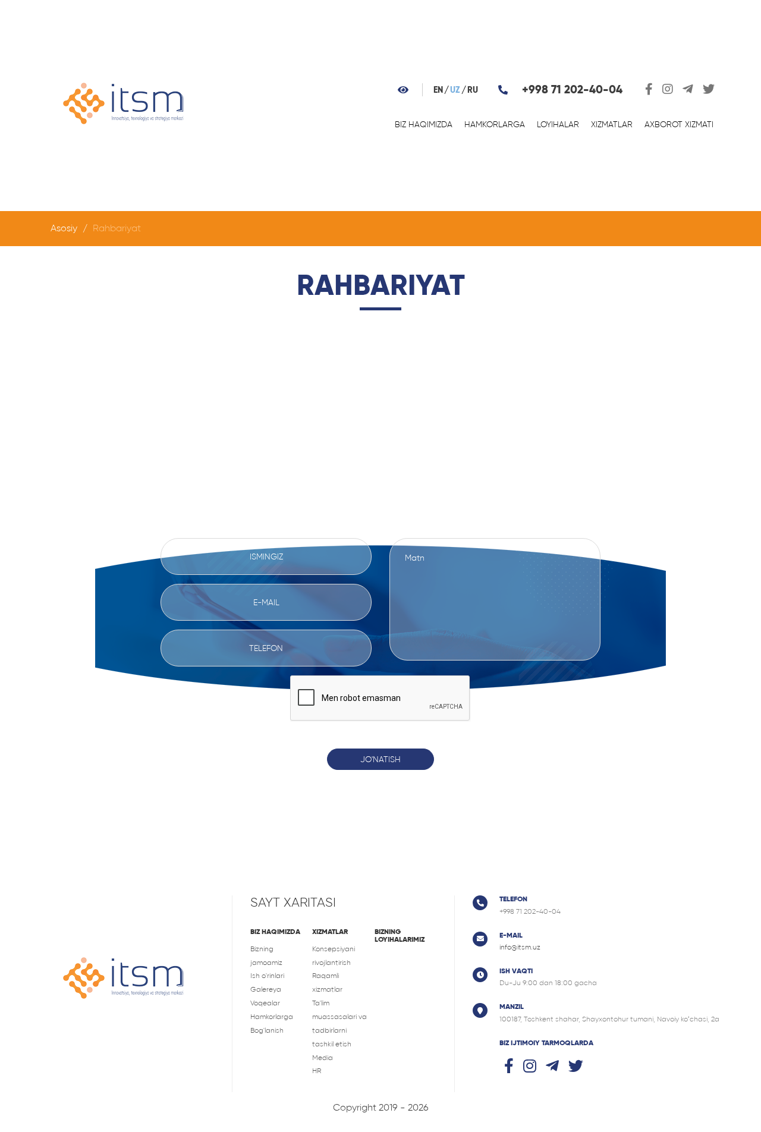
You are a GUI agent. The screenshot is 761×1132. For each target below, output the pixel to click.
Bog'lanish (267, 1030)
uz (455, 90)
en (438, 90)
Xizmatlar (612, 124)
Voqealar (265, 1003)
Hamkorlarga (494, 124)
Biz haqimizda (423, 124)
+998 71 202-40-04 (572, 89)
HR (316, 1071)
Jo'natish (380, 759)
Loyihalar (558, 124)
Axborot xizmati (678, 124)
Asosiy (64, 228)
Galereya (265, 989)
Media (322, 1058)
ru (472, 90)
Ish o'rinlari (267, 975)
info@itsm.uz (519, 947)
